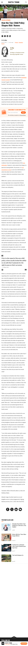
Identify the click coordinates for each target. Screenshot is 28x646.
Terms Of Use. (23, 115)
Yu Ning (5, 40)
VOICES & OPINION (5, 20)
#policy (3, 43)
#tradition (21, 42)
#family (16, 42)
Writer (11, 49)
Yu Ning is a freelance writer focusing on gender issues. (17, 53)
